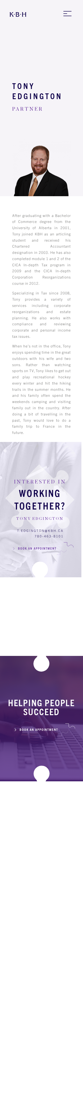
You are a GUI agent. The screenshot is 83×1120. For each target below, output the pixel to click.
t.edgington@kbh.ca (40, 530)
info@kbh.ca (43, 900)
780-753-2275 (43, 1051)
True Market (64, 1114)
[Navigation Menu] (67, 13)
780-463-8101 (49, 536)
